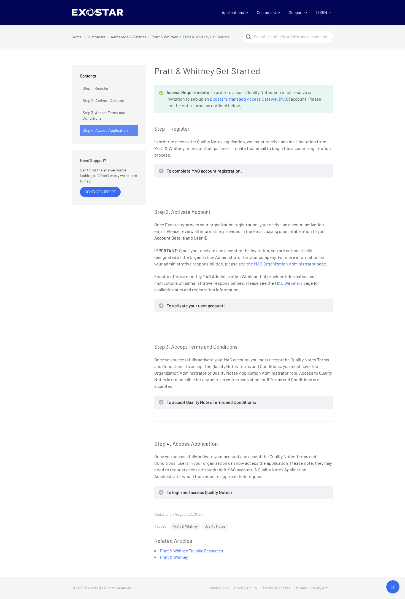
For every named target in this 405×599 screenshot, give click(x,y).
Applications (233, 12)
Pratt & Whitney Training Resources (191, 550)
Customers (266, 12)
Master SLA (219, 587)
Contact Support (100, 192)
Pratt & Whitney (185, 526)
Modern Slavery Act (312, 587)
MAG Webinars (289, 283)
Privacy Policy (245, 587)
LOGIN (321, 12)
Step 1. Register (96, 88)
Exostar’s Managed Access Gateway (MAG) (250, 98)
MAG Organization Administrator (285, 263)
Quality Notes (215, 526)
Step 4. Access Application (105, 130)
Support (296, 12)
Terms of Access (276, 587)
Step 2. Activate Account (104, 100)
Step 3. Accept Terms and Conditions (104, 115)
